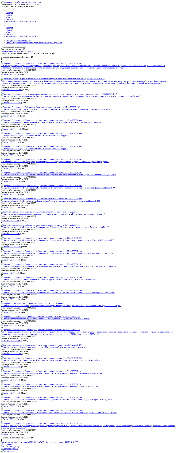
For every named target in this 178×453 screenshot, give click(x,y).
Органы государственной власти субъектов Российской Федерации (34, 43)
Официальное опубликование (18, 41)
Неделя (9, 15)
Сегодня (9, 13)
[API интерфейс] (8, 451)
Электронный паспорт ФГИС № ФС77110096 (64, 442)
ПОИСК (9, 19)
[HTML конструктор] (10, 446)
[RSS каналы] (7, 444)
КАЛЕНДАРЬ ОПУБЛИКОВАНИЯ (21, 21)
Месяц (8, 17)
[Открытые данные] (9, 449)
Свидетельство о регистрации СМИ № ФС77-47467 (22, 442)
